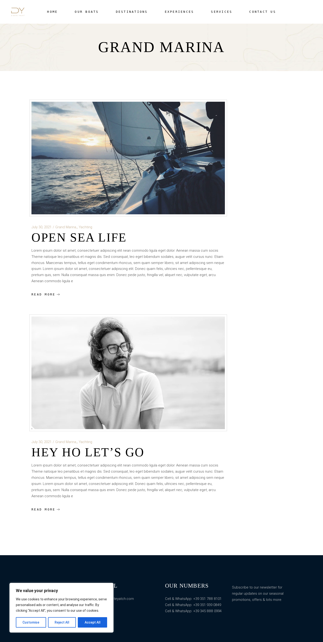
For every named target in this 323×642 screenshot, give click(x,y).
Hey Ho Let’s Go (87, 452)
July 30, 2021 (41, 227)
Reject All (62, 622)
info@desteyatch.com (116, 599)
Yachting (85, 227)
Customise (30, 622)
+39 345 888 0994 (207, 611)
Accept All (92, 622)
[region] (61, 608)
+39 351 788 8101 (207, 599)
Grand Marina (65, 227)
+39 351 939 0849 (207, 605)
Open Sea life (79, 237)
